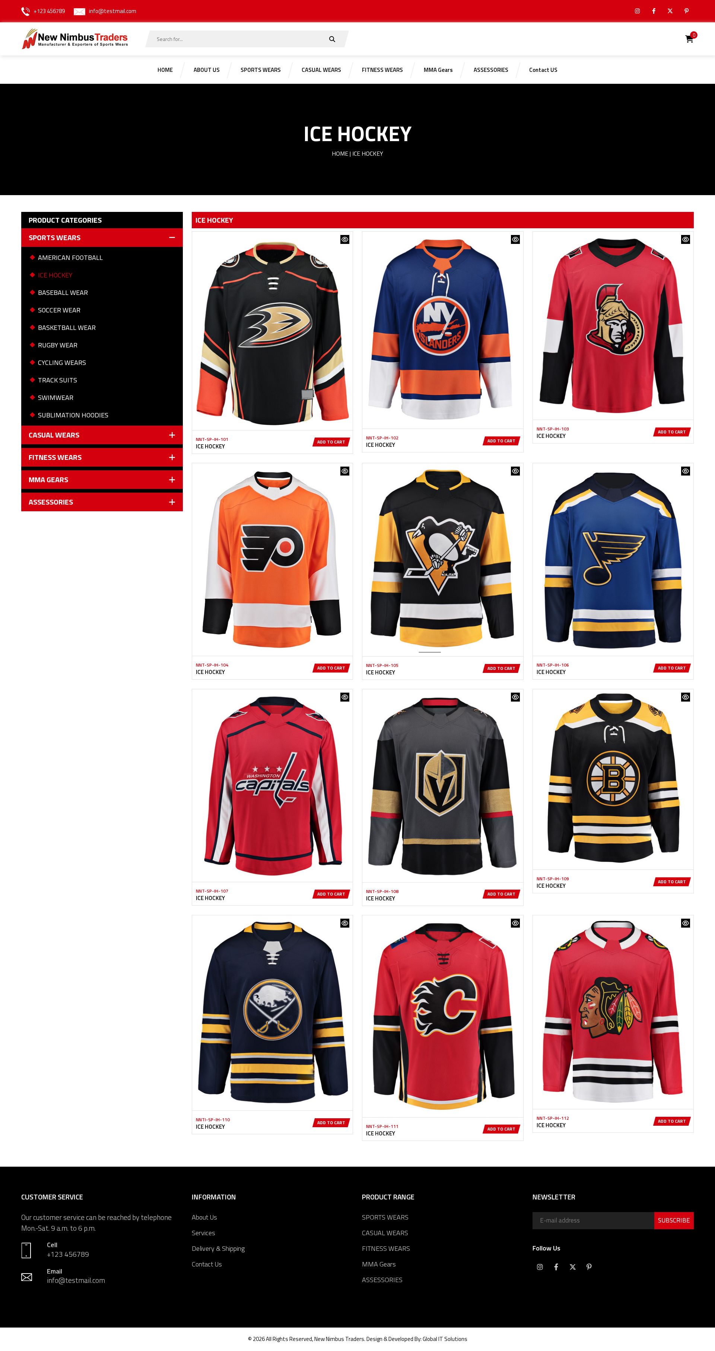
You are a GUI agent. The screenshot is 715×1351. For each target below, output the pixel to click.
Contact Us (207, 1264)
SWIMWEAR (55, 397)
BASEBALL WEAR (63, 292)
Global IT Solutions (445, 1339)
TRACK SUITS (57, 380)
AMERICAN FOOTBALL (70, 257)
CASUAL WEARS (385, 1233)
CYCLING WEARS (62, 362)
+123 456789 (49, 11)
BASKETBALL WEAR (67, 327)
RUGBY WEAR (57, 345)
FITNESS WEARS (386, 1248)
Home (340, 153)
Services (203, 1233)
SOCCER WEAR (59, 310)
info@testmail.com (112, 11)
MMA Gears (379, 1264)
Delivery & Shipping (218, 1248)
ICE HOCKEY (55, 275)
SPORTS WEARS (385, 1217)
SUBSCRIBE (674, 1220)
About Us (204, 1217)
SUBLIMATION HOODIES (73, 415)
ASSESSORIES (382, 1280)
